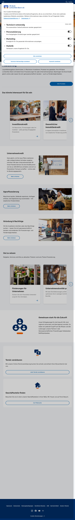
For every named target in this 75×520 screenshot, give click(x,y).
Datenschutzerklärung (11, 18)
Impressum (25, 18)
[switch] (69, 32)
